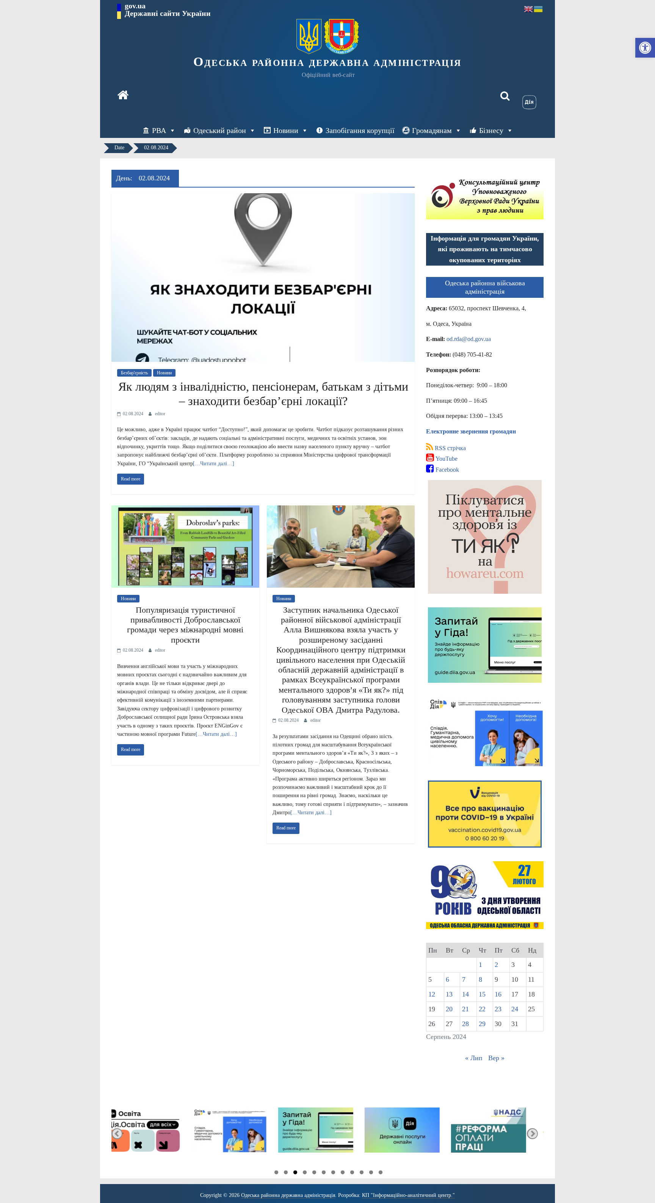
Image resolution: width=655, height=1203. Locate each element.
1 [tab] (276, 1173)
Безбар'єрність (134, 372)
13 (449, 994)
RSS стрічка (449, 448)
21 (465, 1009)
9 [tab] (352, 1173)
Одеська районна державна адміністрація (327, 62)
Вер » (496, 1058)
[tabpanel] (155, 1133)
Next (532, 1133)
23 (498, 1009)
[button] (645, 48)
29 (482, 1024)
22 (482, 1009)
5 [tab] (314, 1173)
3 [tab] (295, 1173)
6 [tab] (324, 1173)
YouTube (446, 458)
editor (160, 413)
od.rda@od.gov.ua (469, 339)
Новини (285, 130)
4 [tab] (305, 1173)
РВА (159, 130)
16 (498, 994)
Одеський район (219, 130)
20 (449, 1009)
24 (514, 1009)
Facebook (446, 469)
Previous (116, 1133)
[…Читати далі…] (213, 463)
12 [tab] (380, 1173)
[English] (529, 8)
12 (431, 994)
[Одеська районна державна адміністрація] (122, 95)
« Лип (474, 1058)
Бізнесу (491, 130)
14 (465, 994)
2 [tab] (286, 1173)
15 (482, 994)
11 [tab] (371, 1173)
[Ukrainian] (539, 8)
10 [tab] (361, 1173)
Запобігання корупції (360, 130)
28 (465, 1024)
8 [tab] (342, 1173)
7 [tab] (333, 1173)
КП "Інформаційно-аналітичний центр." (408, 1195)
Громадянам (432, 130)
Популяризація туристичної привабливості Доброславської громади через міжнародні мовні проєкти (185, 625)
